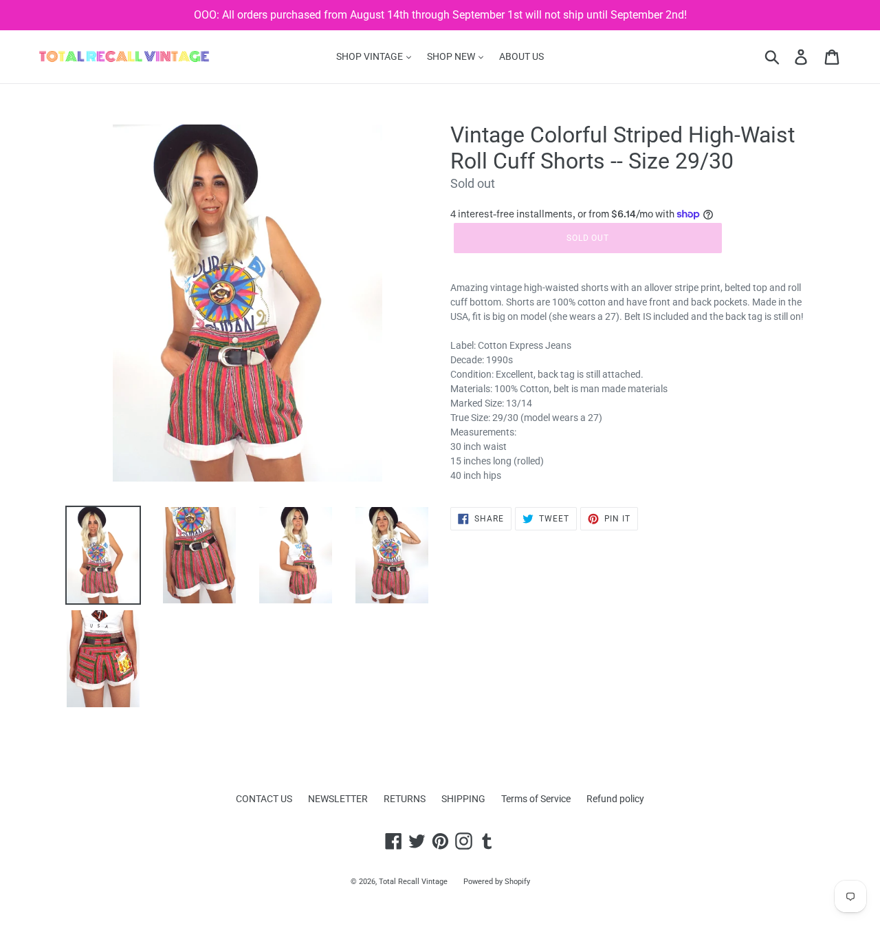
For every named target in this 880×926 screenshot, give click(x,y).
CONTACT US (264, 798)
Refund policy (615, 798)
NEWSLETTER (338, 798)
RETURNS (405, 798)
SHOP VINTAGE (370, 56)
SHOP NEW (452, 56)
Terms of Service (536, 798)
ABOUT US (521, 56)
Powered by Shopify (496, 881)
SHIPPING (463, 798)
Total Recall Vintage (413, 881)
